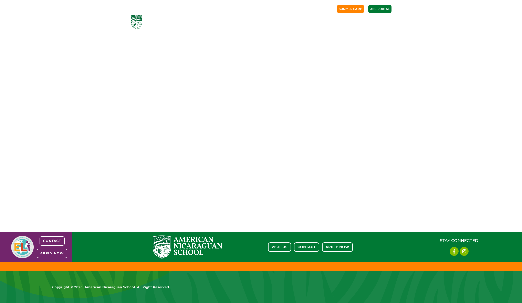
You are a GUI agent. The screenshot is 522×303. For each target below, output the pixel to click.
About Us (192, 21)
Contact (382, 21)
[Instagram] (464, 251)
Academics (246, 21)
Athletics (272, 21)
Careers (359, 21)
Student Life (300, 21)
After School (331, 21)
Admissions (218, 21)
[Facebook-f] (454, 251)
